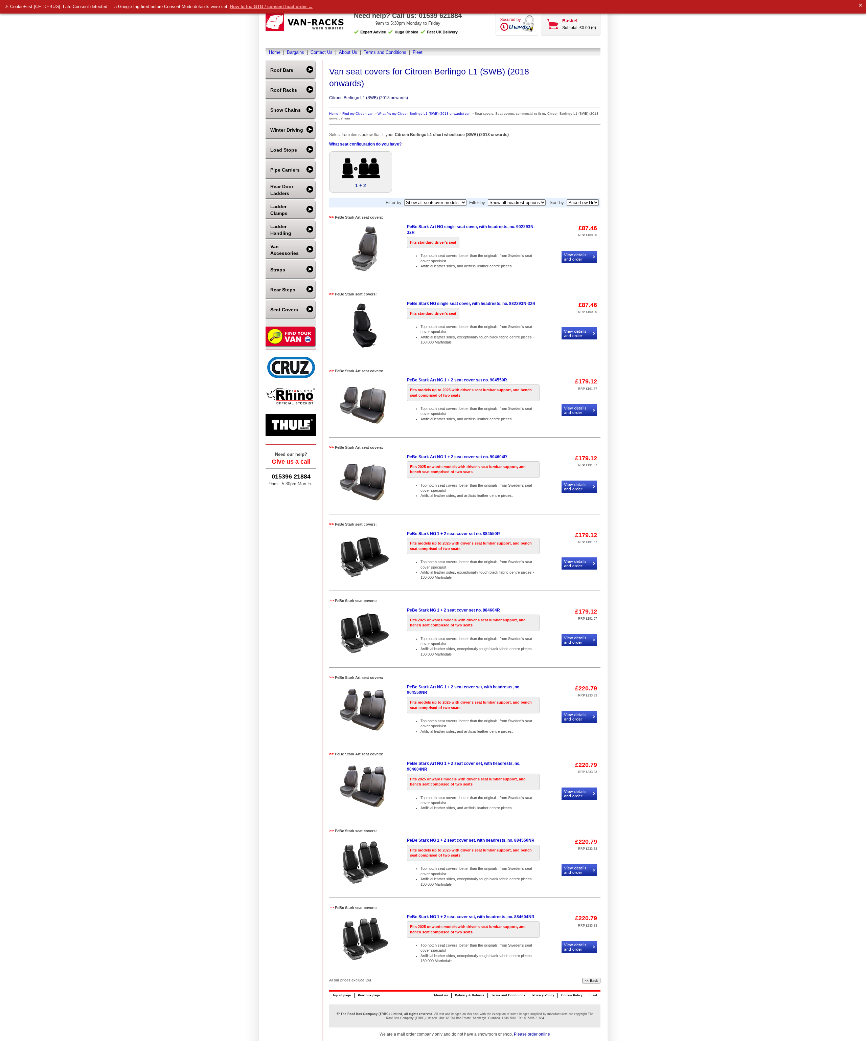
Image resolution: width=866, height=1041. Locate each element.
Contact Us (322, 52)
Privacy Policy (543, 995)
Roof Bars (281, 70)
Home (274, 52)
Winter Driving (286, 130)
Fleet (418, 52)
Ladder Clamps (279, 210)
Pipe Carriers (285, 170)
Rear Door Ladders (281, 190)
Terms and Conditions (385, 52)
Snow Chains (285, 110)
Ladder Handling (280, 230)
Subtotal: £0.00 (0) (579, 27)
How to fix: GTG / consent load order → (271, 6)
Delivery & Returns (469, 995)
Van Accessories (284, 250)
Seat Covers (284, 309)
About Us (348, 52)
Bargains (295, 52)
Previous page (369, 995)
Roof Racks (283, 90)
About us (441, 995)
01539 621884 (440, 15)
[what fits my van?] (291, 346)
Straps (277, 269)
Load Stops (283, 150)
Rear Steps (282, 289)
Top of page (342, 995)
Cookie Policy (572, 995)
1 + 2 (360, 185)
